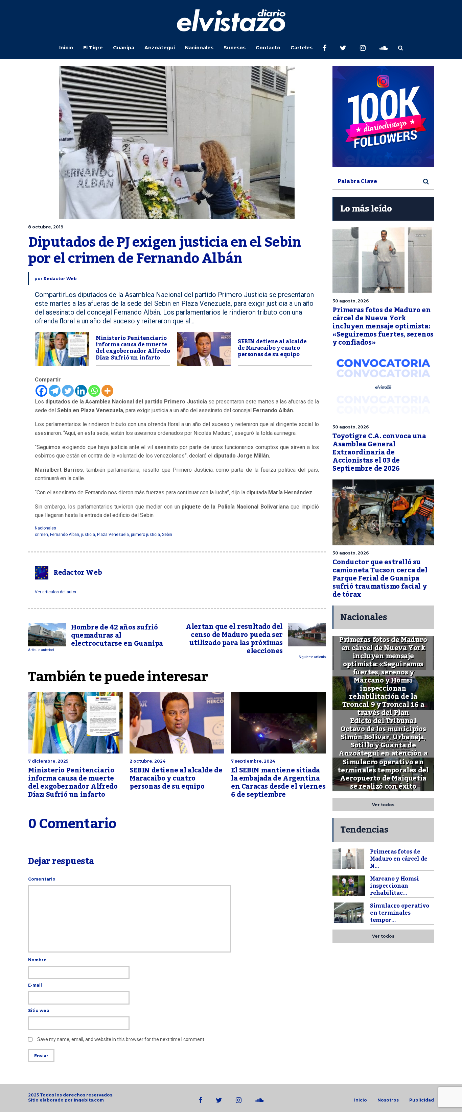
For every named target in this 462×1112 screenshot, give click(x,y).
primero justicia (145, 534)
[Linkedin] (81, 391)
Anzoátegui (159, 48)
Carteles (302, 48)
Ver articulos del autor (55, 592)
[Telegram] (55, 391)
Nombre (37, 959)
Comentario (41, 879)
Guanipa (123, 48)
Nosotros (388, 1100)
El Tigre (93, 48)
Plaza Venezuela (113, 534)
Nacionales (199, 48)
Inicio (66, 48)
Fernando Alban (64, 534)
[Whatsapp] (94, 391)
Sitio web (38, 1010)
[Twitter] (68, 391)
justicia (88, 534)
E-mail (35, 985)
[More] (107, 391)
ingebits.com (89, 1100)
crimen (41, 534)
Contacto (268, 48)
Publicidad (421, 1100)
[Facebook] (41, 391)
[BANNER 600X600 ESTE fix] (383, 116)
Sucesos (235, 48)
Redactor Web (60, 278)
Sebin (167, 534)
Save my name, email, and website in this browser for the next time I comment (120, 1039)
